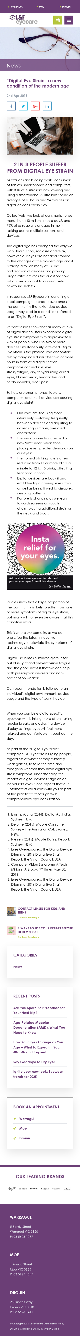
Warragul (16, 6)
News (17, 967)
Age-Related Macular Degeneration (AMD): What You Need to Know (39, 1027)
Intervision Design (50, 1328)
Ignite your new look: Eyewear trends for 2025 (38, 1074)
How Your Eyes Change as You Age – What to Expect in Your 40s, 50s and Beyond (38, 1047)
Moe (41, 6)
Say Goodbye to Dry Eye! (34, 1062)
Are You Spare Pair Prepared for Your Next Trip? (39, 1010)
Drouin (66, 6)
